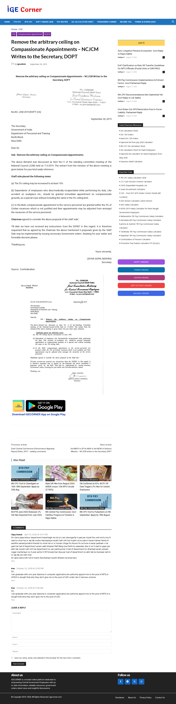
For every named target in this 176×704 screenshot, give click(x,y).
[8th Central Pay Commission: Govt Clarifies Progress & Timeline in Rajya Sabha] (61, 502)
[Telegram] (31, 70)
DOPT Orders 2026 (44, 22)
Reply (13, 561)
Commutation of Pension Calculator (135, 239)
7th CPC (17, 22)
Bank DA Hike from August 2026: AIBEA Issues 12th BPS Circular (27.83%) (60, 486)
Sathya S (121, 57)
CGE (21, 29)
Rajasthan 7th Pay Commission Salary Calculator (140, 235)
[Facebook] (13, 70)
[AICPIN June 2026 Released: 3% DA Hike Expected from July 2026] (27, 502)
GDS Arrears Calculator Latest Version (136, 201)
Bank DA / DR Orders (129, 138)
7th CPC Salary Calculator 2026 (133, 177)
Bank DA (50, 479)
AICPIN (15, 508)
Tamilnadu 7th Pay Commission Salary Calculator (140, 231)
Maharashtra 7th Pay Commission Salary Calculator (141, 216)
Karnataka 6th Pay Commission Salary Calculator (140, 220)
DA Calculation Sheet (83, 22)
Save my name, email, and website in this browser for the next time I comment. (47, 658)
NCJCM (47, 34)
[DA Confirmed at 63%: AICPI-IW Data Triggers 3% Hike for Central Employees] (95, 473)
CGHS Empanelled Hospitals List (133, 185)
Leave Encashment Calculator (132, 189)
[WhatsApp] (25, 70)
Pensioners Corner (106, 22)
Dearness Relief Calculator (131, 161)
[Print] (37, 70)
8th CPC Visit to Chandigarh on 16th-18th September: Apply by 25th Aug (25, 486)
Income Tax (125, 22)
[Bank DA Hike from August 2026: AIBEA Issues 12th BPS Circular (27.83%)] (61, 473)
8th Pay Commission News (24, 479)
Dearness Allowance (89, 479)
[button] (173, 22)
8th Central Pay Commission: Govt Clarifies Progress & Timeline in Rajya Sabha (60, 515)
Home (7, 22)
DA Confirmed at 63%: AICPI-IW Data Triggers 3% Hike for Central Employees (95, 486)
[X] (19, 70)
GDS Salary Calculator (129, 204)
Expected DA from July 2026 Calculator (136, 142)
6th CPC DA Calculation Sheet (132, 146)
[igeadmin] (13, 64)
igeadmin (21, 64)
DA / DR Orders (126, 134)
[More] (43, 70)
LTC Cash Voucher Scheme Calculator (136, 181)
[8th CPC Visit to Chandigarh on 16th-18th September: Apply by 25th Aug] (27, 473)
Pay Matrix (62, 22)
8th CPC (28, 22)
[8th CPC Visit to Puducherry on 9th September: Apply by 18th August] (95, 502)
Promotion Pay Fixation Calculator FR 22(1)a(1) (140, 243)
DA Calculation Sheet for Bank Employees (137, 150)
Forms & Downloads (145, 22)
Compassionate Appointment (30, 34)
